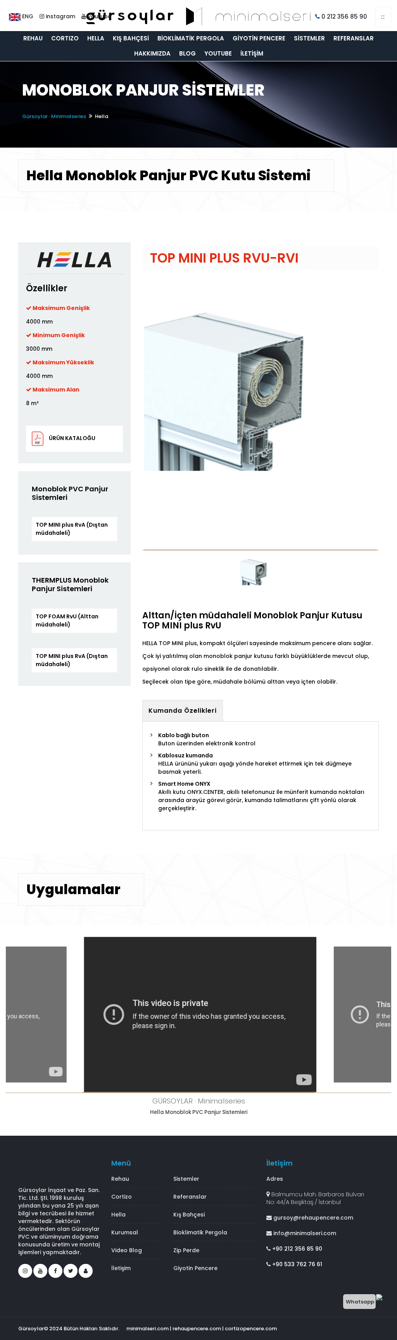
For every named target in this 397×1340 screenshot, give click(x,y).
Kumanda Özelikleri (182, 710)
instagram (59, 16)
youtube (98, 16)
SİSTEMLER (309, 38)
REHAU (33, 38)
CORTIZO (65, 38)
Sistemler (186, 1179)
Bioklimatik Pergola (200, 1232)
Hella (118, 1214)
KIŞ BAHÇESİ (131, 38)
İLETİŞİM (251, 53)
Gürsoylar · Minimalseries (54, 116)
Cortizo (121, 1197)
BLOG (187, 53)
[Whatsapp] (383, 1301)
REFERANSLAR (353, 38)
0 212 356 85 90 (343, 16)
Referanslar (190, 1197)
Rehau (120, 1179)
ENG (27, 16)
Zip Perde (186, 1250)
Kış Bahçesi (189, 1214)
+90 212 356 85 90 (296, 1249)
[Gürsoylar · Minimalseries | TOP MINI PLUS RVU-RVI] (260, 414)
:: (383, 17)
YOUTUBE (218, 53)
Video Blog (126, 1250)
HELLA (95, 38)
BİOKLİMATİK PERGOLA (190, 38)
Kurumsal (124, 1232)
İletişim (121, 1268)
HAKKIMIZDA (152, 53)
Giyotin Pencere (195, 1268)
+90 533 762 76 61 (296, 1264)
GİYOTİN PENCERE (259, 38)
